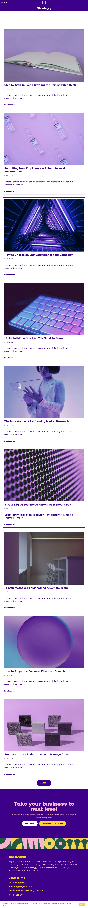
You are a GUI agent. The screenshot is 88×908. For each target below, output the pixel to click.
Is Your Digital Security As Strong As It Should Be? (37, 504)
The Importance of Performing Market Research (36, 421)
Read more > (9, 105)
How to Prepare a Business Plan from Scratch (34, 671)
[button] (44, 783)
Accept (82, 904)
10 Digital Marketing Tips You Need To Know (33, 338)
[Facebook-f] (13, 895)
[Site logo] (44, 2)
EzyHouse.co (17, 857)
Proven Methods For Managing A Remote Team (36, 587)
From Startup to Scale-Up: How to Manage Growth (38, 754)
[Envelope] (17, 895)
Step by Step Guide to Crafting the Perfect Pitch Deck (40, 85)
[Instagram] (10, 895)
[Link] (21, 895)
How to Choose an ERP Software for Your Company (38, 254)
